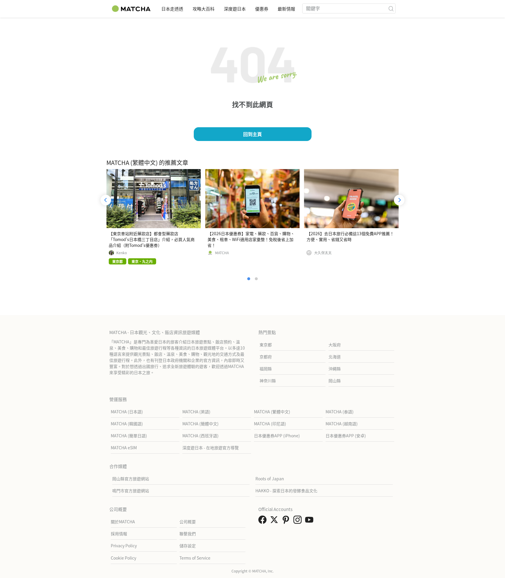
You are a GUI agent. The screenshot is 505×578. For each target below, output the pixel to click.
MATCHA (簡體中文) (200, 423)
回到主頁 (252, 133)
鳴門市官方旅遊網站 (130, 490)
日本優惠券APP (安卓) (346, 435)
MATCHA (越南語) (342, 423)
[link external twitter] (275, 521)
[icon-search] (391, 8)
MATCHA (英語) (196, 411)
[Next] (399, 200)
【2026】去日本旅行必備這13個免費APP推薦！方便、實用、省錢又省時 (350, 236)
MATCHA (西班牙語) (200, 435)
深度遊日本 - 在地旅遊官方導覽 (210, 447)
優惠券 (261, 9)
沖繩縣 (334, 368)
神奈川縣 (268, 380)
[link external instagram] (298, 521)
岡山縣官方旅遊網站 (130, 478)
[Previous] (106, 200)
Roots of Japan (269, 478)
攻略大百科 (204, 9)
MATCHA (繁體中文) (272, 411)
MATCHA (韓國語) (127, 423)
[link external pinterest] (287, 521)
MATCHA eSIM (124, 447)
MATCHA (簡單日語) (129, 435)
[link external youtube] (310, 521)
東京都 (266, 345)
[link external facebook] (263, 521)
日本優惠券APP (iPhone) (277, 435)
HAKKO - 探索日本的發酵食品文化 (286, 490)
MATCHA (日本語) (127, 411)
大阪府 (334, 345)
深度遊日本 (235, 9)
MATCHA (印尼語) (270, 423)
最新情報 (286, 9)
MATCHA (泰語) (340, 411)
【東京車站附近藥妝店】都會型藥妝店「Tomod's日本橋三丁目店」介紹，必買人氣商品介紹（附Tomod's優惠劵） (152, 239)
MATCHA (222, 252)
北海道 (334, 356)
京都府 (266, 356)
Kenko (121, 252)
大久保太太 (323, 252)
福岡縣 (266, 368)
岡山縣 (334, 380)
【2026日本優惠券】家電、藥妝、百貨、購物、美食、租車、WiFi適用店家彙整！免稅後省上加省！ (251, 239)
